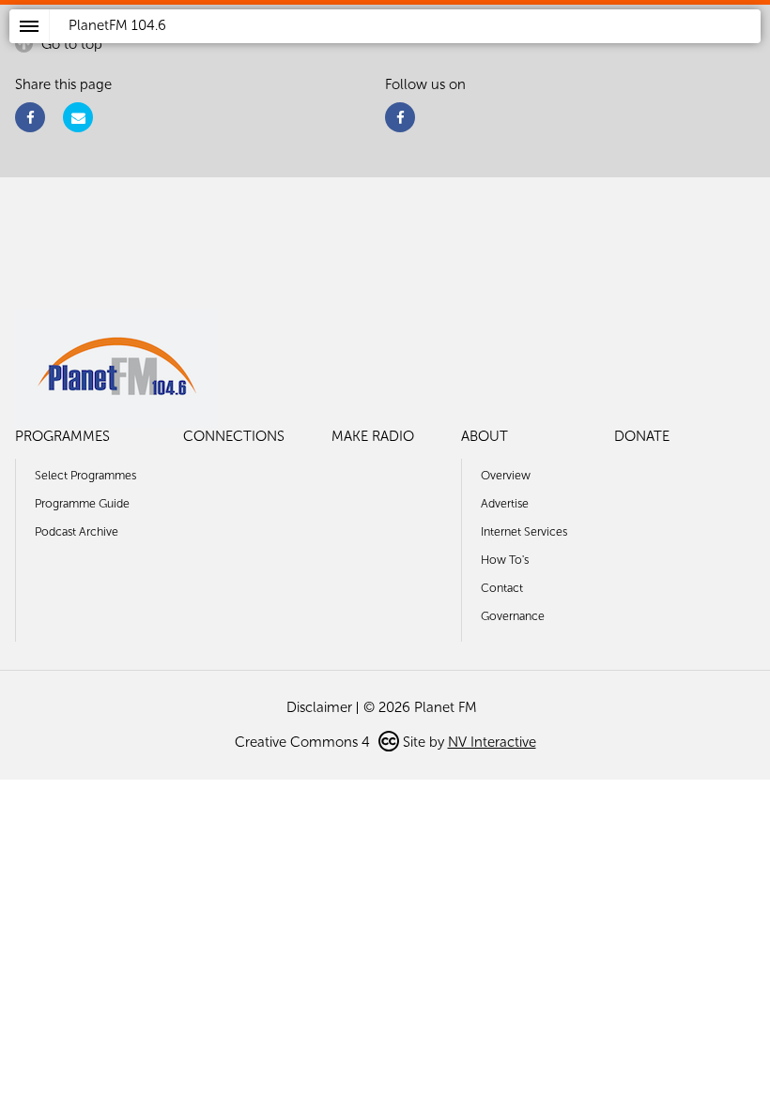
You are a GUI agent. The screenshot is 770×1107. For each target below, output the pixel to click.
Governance (513, 616)
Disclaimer (319, 707)
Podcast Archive (76, 531)
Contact (502, 588)
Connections (234, 436)
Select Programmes (85, 475)
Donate (642, 436)
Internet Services (524, 531)
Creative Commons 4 (304, 742)
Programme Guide (82, 503)
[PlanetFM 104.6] (410, 48)
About (484, 436)
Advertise (505, 503)
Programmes (62, 436)
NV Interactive (492, 742)
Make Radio (372, 436)
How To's (505, 560)
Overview (506, 475)
